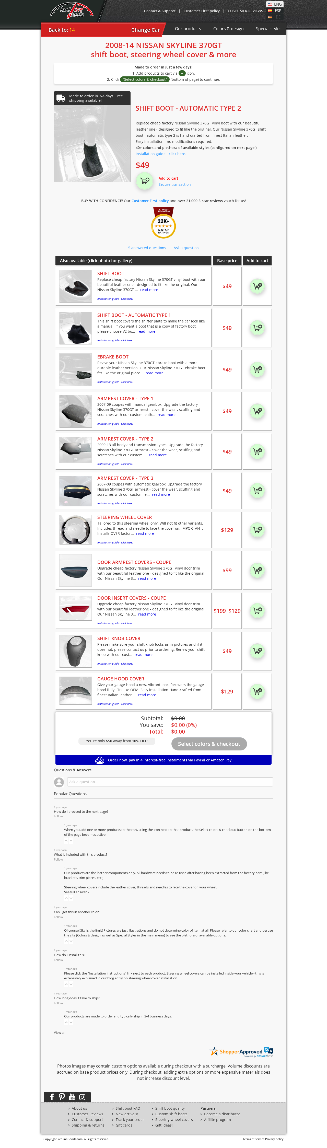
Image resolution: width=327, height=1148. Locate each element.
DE (278, 16)
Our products (188, 28)
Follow (58, 816)
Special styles (269, 28)
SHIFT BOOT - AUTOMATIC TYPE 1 (134, 315)
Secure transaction (175, 184)
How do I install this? (69, 955)
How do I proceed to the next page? (81, 811)
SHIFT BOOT (110, 273)
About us (79, 1108)
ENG (278, 4)
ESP (278, 10)
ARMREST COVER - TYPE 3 (125, 478)
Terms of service (253, 1139)
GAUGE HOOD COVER (120, 679)
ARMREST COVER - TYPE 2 (125, 439)
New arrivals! (127, 1114)
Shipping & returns (88, 1125)
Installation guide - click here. (161, 153)
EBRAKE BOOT (113, 357)
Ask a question (186, 247)
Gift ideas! (164, 1125)
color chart (247, 930)
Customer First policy (202, 10)
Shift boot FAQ (128, 1108)
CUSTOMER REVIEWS (245, 10)
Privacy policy (274, 1139)
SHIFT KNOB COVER (119, 638)
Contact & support (87, 1119)
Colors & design (228, 28)
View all (59, 1032)
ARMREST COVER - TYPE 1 (125, 398)
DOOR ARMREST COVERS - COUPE (134, 562)
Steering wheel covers (174, 1119)
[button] (66, 841)
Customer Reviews (87, 1114)
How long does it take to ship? (77, 998)
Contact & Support (160, 10)
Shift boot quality (170, 1108)
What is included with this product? (80, 854)
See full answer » (76, 892)
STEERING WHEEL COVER (124, 517)
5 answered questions (147, 247)
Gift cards (124, 1125)
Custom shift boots (171, 1114)
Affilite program (217, 1119)
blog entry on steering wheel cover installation (142, 978)
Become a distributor (222, 1114)
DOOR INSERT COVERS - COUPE (131, 598)
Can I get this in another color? (77, 912)
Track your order (130, 1119)
